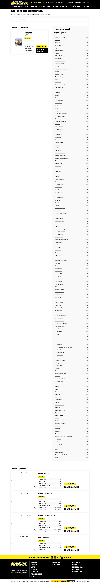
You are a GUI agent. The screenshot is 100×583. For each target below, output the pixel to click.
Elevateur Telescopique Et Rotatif (62, 158)
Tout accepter (54, 581)
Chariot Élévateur (61, 232)
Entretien (59, 337)
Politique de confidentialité (77, 570)
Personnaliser (71, 581)
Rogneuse (57, 376)
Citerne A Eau (58, 108)
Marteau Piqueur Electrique (61, 240)
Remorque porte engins (60, 371)
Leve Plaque (58, 224)
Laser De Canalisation (60, 216)
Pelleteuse (59, 276)
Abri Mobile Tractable (60, 37)
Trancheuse (57, 431)
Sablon (56, 389)
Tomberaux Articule (59, 421)
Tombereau (59, 444)
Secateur (57, 402)
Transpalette (58, 434)
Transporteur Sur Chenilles (61, 447)
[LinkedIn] (61, 557)
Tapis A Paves (58, 413)
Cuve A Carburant (59, 127)
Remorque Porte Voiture (60, 373)
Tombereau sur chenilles (60, 423)
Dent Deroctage (59, 140)
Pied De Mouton (59, 297)
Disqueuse (57, 145)
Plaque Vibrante (58, 305)
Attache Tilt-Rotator (60, 56)
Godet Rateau (58, 195)
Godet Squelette (59, 198)
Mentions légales (77, 567)
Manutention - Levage (60, 229)
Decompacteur (58, 135)
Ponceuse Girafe (59, 318)
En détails (40, 46)
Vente (49, 6)
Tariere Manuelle (59, 415)
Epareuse (57, 169)
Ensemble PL (58, 166)
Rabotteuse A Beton (60, 360)
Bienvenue (34, 6)
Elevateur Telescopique (60, 156)
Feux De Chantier (59, 174)
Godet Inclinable (59, 192)
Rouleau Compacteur (62, 114)
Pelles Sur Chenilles (59, 289)
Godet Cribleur (58, 187)
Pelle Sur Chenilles (59, 284)
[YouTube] (58, 557)
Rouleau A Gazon (59, 381)
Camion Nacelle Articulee (61, 90)
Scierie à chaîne (60, 350)
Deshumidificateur (59, 142)
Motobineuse (58, 247)
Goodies (59, 342)
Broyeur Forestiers (59, 74)
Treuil (56, 450)
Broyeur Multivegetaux (60, 77)
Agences (35, 2)
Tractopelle (57, 429)
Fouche (57, 177)
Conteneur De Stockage (60, 121)
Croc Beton (57, 124)
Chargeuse (57, 95)
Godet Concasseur (59, 184)
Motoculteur (58, 250)
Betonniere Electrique (60, 61)
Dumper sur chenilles (61, 442)
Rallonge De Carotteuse (60, 363)
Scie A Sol (57, 394)
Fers (58, 339)
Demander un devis (40, 50)
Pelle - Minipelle (58, 271)
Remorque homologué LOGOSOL (64, 347)
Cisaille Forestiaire (59, 106)
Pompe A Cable (58, 308)
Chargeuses (57, 98)
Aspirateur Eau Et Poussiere (61, 48)
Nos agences (76, 562)
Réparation (63, 6)
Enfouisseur (57, 161)
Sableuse (57, 387)
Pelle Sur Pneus (58, 287)
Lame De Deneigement (60, 213)
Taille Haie (57, 408)
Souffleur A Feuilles (59, 405)
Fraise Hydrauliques (59, 179)
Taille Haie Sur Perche (60, 410)
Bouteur (57, 66)
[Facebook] (51, 557)
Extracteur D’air (58, 171)
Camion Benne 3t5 (59, 87)
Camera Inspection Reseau (61, 85)
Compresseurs (58, 119)
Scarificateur (58, 392)
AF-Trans (78, 2)
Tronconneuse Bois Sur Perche (62, 455)
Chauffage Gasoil (59, 100)
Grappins (57, 205)
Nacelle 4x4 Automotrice (61, 253)
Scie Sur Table (58, 400)
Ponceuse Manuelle (59, 321)
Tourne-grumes (60, 358)
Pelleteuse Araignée (59, 292)
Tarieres (57, 418)
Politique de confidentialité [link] (83, 581)
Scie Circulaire (58, 397)
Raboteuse (59, 345)
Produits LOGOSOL (59, 326)
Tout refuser (63, 581)
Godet (56, 182)
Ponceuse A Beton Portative (61, 316)
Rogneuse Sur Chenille (60, 379)
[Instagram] (54, 557)
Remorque (57, 368)
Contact (42, 2)
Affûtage (59, 329)
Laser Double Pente (59, 219)
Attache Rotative (59, 53)
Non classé (57, 263)
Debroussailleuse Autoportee (61, 132)
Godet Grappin (58, 190)
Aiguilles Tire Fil (58, 45)
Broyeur (57, 72)
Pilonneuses (58, 300)
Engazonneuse (58, 163)
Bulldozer (57, 79)
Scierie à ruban (60, 352)
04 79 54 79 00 (61, 2)
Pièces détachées (74, 6)
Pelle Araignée (58, 279)
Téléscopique (60, 234)
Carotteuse (57, 93)
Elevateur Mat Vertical (60, 153)
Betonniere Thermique (60, 64)
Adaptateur (57, 40)
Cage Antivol (58, 82)
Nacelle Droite (58, 258)
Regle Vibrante (58, 366)
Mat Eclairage (58, 242)
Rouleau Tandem (61, 116)
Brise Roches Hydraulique (61, 69)
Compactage (58, 111)
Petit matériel (56, 562)
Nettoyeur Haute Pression (61, 261)
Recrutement (51, 2)
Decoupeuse (58, 137)
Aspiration (59, 331)
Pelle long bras (58, 282)
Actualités (85, 6)
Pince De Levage (59, 303)
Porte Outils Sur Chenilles (61, 324)
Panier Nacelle (58, 268)
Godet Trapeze (58, 200)
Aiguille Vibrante (59, 43)
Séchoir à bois (60, 355)
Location (42, 6)
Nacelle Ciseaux (58, 255)
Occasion (55, 6)
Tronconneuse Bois (59, 452)
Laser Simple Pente (59, 221)
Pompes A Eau (58, 310)
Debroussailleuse (59, 129)
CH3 (58, 334)
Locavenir (70, 2)
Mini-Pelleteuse (58, 245)
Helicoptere (57, 211)
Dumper (57, 148)
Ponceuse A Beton (59, 313)
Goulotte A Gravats (59, 203)
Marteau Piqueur (59, 237)
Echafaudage (58, 150)
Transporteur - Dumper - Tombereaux (63, 436)
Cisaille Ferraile (58, 103)
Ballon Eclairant (58, 58)
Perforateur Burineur (59, 295)
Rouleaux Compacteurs (60, 384)
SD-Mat (86, 2)
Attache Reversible (59, 51)
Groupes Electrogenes (60, 208)
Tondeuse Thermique (60, 426)
